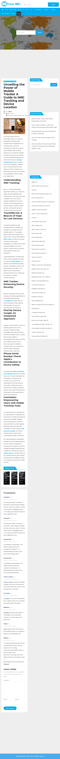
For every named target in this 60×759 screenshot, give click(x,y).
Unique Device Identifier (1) (40, 336)
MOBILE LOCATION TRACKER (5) (41, 265)
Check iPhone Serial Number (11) (41, 194)
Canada (46, 9)
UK (31, 9)
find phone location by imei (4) (41, 205)
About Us (20, 9)
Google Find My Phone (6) (39, 209)
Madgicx (6, 638)
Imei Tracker (11, 115)
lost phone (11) (36, 261)
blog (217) (34, 182)
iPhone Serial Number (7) (39, 253)
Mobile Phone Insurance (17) (40, 269)
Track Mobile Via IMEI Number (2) (42, 328)
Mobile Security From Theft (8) (41, 277)
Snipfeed (6, 664)
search (53, 4)
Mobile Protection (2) (38, 273)
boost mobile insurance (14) (40, 186)
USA (27, 9)
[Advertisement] (30, 65)
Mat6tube (6, 607)
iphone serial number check (21, 115)
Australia (53, 9)
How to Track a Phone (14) (39, 213)
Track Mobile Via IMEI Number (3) (42, 324)
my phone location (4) (38, 285)
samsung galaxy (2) (37, 300)
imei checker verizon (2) (39, 221)
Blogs (18, 13)
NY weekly (7, 593)
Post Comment (10, 708)
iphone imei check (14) (38, 241)
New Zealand (5, 13)
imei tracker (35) (37, 233)
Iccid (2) (34, 217)
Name (6, 699)
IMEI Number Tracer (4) (39, 229)
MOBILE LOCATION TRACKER (10, 81)
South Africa (38, 9)
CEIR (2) (34, 190)
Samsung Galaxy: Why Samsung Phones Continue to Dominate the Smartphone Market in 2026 (44, 146)
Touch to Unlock (8, 576)
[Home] (2, 10)
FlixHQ (5, 623)
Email (17, 699)
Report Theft (12, 9)
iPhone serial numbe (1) (39, 249)
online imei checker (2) (38, 292)
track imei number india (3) (40, 320)
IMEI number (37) (37, 225)
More (13, 13)
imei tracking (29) (37, 237)
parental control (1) (37, 296)
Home (6, 9)
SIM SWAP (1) (36, 308)
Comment (7, 680)
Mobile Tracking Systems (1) (40, 281)
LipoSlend (6, 497)
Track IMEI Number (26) (39, 316)
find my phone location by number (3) (43, 201)
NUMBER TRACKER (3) (38, 288)
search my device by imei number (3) (43, 304)
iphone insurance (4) (38, 245)
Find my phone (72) (37, 198)
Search (54, 84)
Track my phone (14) (38, 332)
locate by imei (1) (37, 257)
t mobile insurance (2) (38, 312)
